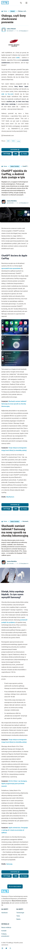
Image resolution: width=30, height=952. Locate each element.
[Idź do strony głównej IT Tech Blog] (14, 892)
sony (18, 141)
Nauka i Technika (15, 166)
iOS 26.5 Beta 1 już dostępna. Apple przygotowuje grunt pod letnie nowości (14, 783)
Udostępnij (14, 149)
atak (8, 141)
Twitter (5, 153)
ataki (17, 57)
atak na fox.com (7, 94)
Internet (12, 11)
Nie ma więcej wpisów (15, 886)
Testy (18, 916)
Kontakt (3, 931)
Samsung (9, 864)
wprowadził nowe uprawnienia (10, 268)
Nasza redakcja (6, 927)
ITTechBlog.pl (9, 942)
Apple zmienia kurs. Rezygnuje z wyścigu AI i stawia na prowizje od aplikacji (14, 830)
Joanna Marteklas (12, 201)
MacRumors (10, 497)
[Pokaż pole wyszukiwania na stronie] (21, 3)
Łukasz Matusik (11, 28)
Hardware (4, 912)
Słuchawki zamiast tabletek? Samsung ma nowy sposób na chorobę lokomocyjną (13, 403)
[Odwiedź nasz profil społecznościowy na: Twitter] (6, 948)
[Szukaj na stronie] (26, 3)
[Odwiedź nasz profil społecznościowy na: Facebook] (2, 948)
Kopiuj (25, 153)
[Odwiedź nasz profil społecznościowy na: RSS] (10, 948)
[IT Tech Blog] (5, 3)
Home (5, 11)
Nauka (18, 919)
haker (13, 141)
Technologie (20, 912)
